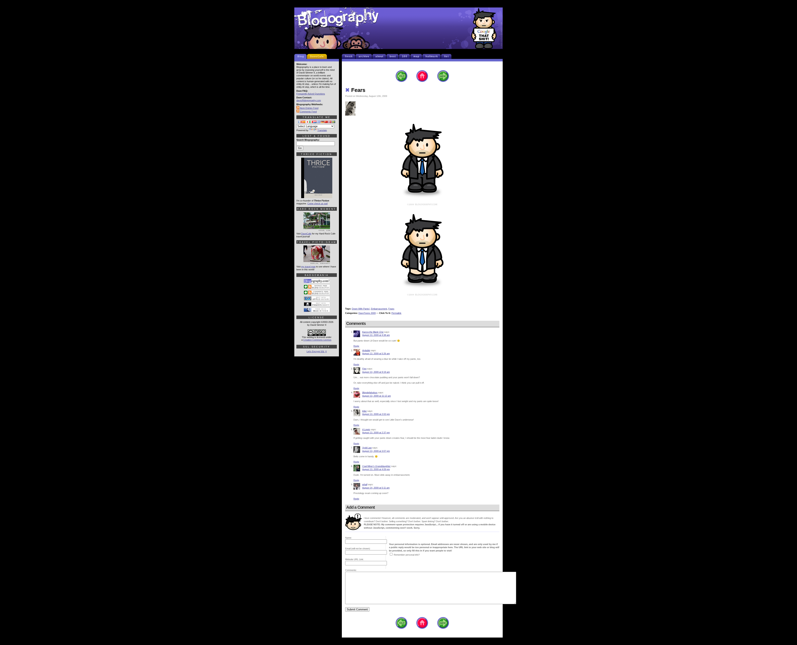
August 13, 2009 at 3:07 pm (376, 451)
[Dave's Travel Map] (316, 262)
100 (404, 56)
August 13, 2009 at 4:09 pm (376, 469)
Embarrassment (379, 308)
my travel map (308, 266)
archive (364, 56)
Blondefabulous (370, 392)
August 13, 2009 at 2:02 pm (376, 414)
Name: (348, 537)
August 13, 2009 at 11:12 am (376, 396)
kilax (364, 411)
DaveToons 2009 (367, 313)
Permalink (396, 313)
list (446, 56)
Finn (364, 368)
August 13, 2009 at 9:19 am (376, 372)
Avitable (366, 350)
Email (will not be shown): (357, 548)
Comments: (351, 570)
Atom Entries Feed (308, 108)
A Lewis (366, 429)
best (393, 56)
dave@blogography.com (308, 100)
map (416, 56)
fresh (348, 56)
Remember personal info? (407, 555)
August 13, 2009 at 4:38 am (376, 335)
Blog (300, 56)
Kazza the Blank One (373, 332)
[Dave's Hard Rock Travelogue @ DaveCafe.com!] (316, 229)
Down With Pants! (361, 308)
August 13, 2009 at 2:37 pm (376, 432)
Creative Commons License (317, 340)
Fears (355, 90)
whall (364, 484)
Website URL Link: (354, 559)
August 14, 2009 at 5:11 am (376, 487)
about (379, 56)
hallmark (431, 56)
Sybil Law (367, 447)
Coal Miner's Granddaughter (376, 466)
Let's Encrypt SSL (316, 351)
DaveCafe (317, 56)
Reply (356, 346)
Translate (322, 130)
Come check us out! (317, 203)
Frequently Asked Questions (310, 94)
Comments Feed (308, 111)
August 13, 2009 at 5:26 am (376, 353)
